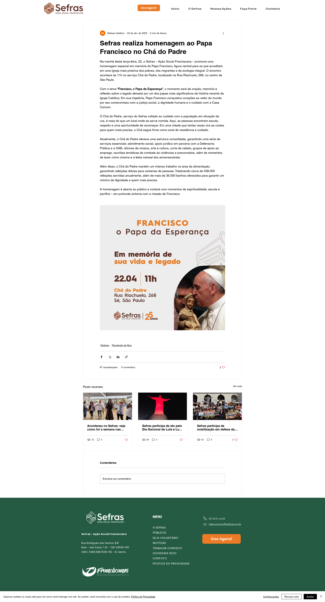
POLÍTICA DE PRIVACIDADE (171, 563)
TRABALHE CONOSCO (167, 548)
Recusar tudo (291, 596)
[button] (195, 9)
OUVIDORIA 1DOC (165, 553)
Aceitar (310, 596)
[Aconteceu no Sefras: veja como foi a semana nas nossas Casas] (107, 406)
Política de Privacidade (143, 596)
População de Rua (122, 345)
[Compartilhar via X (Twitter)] (109, 356)
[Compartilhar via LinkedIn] (118, 356)
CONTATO (160, 558)
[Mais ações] (223, 33)
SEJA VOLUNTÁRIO (165, 538)
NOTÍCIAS (159, 543)
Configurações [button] (271, 596)
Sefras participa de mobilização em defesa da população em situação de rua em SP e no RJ (216, 427)
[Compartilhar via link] (126, 356)
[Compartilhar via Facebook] (101, 356)
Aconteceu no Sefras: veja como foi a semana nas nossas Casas (106, 427)
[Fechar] (321, 596)
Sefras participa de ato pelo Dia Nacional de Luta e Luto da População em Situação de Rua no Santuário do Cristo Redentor (162, 427)
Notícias (105, 345)
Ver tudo (237, 386)
